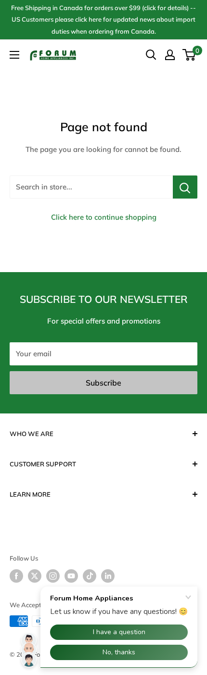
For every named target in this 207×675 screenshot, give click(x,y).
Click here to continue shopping (103, 217)
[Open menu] (14, 55)
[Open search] (151, 55)
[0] (189, 55)
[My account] (170, 55)
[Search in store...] (185, 187)
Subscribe (103, 383)
